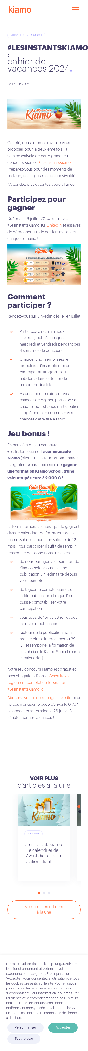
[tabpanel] (44, 837)
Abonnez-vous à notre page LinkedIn (39, 698)
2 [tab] (44, 893)
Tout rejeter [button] (24, 1038)
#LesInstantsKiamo (55, 163)
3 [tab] (49, 893)
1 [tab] (39, 893)
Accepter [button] (63, 1027)
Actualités (18, 35)
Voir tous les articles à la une (44, 909)
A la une (36, 35)
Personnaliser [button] (25, 1027)
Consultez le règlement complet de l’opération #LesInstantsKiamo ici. (39, 682)
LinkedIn (54, 225)
